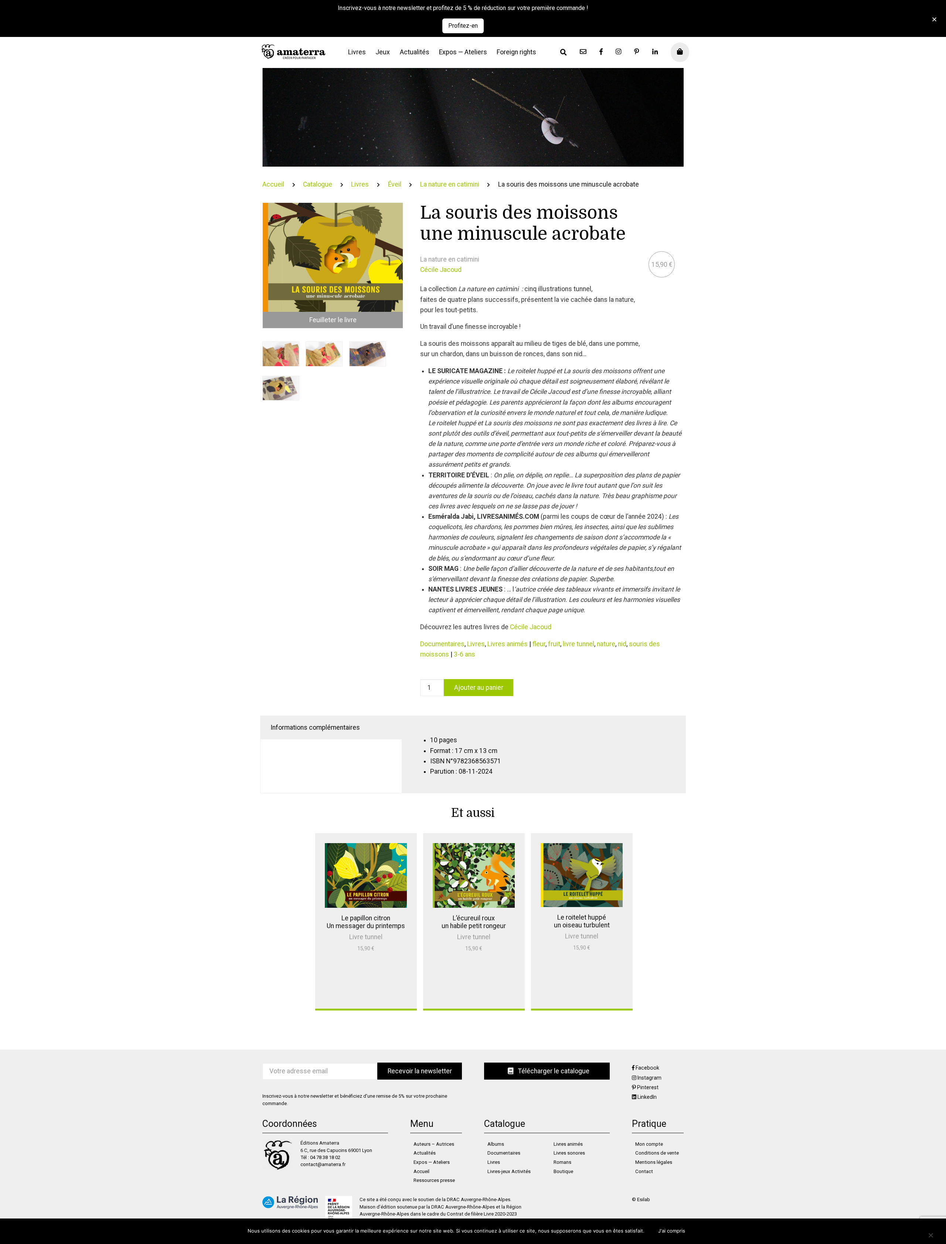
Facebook (647, 1068)
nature (606, 644)
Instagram (649, 1078)
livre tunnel (578, 644)
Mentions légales (653, 1162)
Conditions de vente (657, 1153)
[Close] (932, 15)
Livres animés (507, 644)
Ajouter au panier (478, 687)
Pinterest (648, 1087)
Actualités (414, 52)
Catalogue (317, 184)
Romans (562, 1162)
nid (622, 644)
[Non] (930, 1234)
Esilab (643, 1199)
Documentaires (442, 644)
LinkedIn (647, 1097)
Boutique (563, 1171)
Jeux (382, 52)
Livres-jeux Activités (509, 1171)
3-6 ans (464, 654)
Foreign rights (516, 52)
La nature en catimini (449, 184)
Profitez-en (463, 25)
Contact (644, 1171)
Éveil (394, 184)
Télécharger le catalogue (553, 1071)
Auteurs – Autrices (434, 1144)
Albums (495, 1144)
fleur (538, 644)
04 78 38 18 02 (325, 1157)
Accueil (273, 184)
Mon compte (649, 1144)
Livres (357, 52)
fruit (554, 644)
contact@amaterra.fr (323, 1164)
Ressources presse (434, 1180)
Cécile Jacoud (441, 269)
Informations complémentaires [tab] (315, 727)
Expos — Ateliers (463, 52)
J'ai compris (671, 1231)
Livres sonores (569, 1153)
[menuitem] (357, 52)
